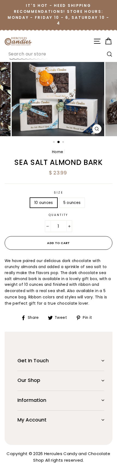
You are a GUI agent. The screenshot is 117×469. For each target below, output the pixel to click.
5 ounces (72, 202)
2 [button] (58, 142)
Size (58, 193)
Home (57, 152)
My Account (32, 419)
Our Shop (28, 380)
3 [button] (63, 142)
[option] (58, 99)
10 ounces (43, 202)
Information (31, 400)
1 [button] (54, 142)
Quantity (58, 215)
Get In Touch (33, 360)
